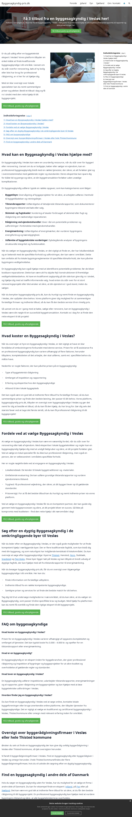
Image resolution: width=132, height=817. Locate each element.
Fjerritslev (20, 559)
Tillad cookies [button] (57, 813)
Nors (72, 555)
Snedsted (6, 559)
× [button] (130, 801)
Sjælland (100, 3)
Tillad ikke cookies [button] (73, 813)
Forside (73, 3)
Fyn (91, 3)
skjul (29, 116)
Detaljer (88, 809)
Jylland (83, 3)
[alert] (66, 808)
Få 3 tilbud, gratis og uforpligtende (66, 31)
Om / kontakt (114, 3)
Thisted (55, 555)
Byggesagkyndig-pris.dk (16, 3)
